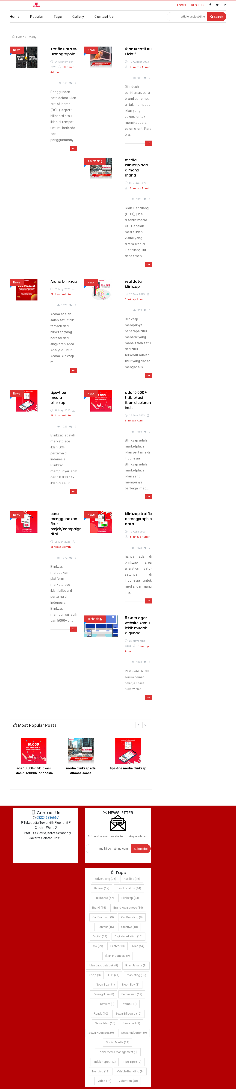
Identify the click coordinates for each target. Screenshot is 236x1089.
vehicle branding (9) (130, 1071)
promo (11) (129, 1004)
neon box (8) (130, 984)
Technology (95, 619)
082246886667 (47, 817)
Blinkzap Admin (139, 67)
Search (218, 16)
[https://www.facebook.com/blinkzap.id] (210, 5)
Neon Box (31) (105, 984)
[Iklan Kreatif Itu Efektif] (101, 57)
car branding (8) (132, 917)
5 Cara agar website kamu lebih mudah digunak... (137, 625)
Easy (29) (97, 946)
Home (15, 17)
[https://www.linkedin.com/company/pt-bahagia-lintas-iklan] (225, 5)
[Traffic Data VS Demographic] (27, 57)
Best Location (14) (129, 888)
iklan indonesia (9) (117, 955)
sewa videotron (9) (134, 1032)
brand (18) (99, 907)
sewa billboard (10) (128, 1013)
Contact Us (104, 17)
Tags (58, 17)
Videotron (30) (128, 1081)
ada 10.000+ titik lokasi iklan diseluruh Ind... (138, 400)
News (16, 50)
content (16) (105, 927)
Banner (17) (101, 888)
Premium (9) (107, 1004)
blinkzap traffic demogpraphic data (138, 518)
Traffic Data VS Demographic (63, 51)
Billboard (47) (105, 898)
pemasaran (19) (131, 994)
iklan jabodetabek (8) (103, 965)
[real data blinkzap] (101, 289)
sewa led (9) (131, 1023)
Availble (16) (132, 878)
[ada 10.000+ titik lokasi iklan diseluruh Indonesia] (101, 401)
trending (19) (100, 1071)
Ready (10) (101, 1013)
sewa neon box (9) (101, 1032)
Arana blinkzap (63, 281)
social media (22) (117, 1042)
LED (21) (113, 975)
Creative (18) (129, 927)
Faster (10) (117, 946)
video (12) (104, 1081)
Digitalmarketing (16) (128, 936)
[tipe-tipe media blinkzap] (27, 401)
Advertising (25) (105, 878)
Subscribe (141, 849)
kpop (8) (95, 975)
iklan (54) (138, 946)
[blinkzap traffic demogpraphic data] (101, 522)
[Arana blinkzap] (27, 289)
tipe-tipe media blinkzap (58, 397)
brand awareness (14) (128, 907)
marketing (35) (136, 975)
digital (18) (100, 936)
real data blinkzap (133, 284)
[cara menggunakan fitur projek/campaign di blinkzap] (27, 522)
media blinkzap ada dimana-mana (136, 168)
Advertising (95, 161)
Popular (36, 17)
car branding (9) (103, 917)
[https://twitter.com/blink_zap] (217, 5)
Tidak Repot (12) (105, 1061)
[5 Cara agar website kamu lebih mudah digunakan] (101, 626)
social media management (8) (118, 1052)
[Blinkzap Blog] (36, 5)
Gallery (78, 17)
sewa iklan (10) (105, 1023)
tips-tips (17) (132, 1061)
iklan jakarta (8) (136, 965)
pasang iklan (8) (103, 994)
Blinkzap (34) (130, 898)
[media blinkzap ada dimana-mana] (101, 168)
